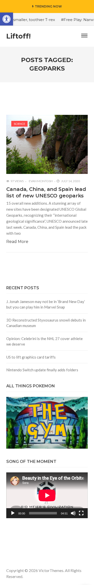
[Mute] (73, 513)
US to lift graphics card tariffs (31, 357)
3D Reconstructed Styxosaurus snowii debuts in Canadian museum (46, 323)
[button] (6, 19)
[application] (47, 495)
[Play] (12, 513)
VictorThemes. (51, 570)
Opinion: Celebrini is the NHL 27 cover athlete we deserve (44, 341)
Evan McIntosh (41, 181)
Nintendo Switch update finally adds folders (42, 370)
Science (19, 123)
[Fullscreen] (81, 513)
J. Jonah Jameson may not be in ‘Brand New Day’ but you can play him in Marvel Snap (45, 304)
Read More (17, 241)
